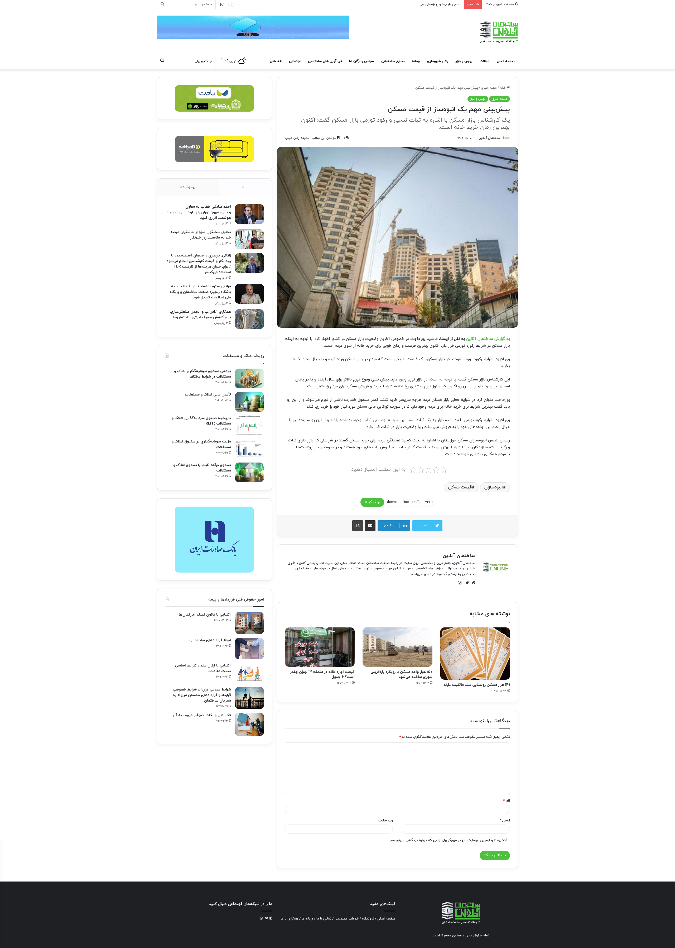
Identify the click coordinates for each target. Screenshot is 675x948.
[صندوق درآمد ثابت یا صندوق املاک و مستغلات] (249, 472)
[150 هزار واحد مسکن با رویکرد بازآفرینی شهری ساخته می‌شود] (397, 647)
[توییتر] (466, 583)
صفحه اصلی (505, 61)
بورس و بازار (464, 61)
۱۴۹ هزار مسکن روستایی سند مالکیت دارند (476, 684)
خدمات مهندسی (347, 918)
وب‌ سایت (385, 820)
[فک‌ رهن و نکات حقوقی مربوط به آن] (249, 724)
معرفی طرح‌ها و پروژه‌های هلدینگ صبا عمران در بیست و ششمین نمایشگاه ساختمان (401, 4)
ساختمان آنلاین (489, 138)
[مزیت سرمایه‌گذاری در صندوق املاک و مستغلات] (249, 449)
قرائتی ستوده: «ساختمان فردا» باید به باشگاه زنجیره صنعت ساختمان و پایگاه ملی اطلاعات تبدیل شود (200, 292)
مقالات (484, 61)
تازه (245, 187)
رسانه (416, 61)
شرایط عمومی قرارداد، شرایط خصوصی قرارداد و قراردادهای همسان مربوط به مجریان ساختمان (202, 695)
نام (506, 800)
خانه (503, 87)
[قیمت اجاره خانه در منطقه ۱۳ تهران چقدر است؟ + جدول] (320, 647)
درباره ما (307, 918)
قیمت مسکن (460, 487)
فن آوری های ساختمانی (325, 61)
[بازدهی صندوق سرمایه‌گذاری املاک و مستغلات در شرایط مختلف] (249, 378)
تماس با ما (323, 918)
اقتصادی (276, 61)
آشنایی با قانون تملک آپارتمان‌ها (205, 614)
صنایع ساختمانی (392, 61)
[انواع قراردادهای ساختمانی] (249, 649)
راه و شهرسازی (437, 61)
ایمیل (505, 820)
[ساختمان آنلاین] (498, 32)
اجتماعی (295, 61)
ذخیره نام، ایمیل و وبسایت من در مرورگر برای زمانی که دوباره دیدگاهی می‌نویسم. (447, 840)
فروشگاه (368, 918)
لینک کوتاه (372, 502)
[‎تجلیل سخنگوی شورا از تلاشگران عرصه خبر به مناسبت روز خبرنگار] (249, 239)
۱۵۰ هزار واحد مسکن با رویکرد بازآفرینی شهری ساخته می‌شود (401, 674)
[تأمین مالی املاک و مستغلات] (249, 402)
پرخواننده (188, 187)
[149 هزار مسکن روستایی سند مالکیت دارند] (475, 653)
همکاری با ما (289, 918)
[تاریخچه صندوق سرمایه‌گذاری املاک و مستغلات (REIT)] (249, 425)
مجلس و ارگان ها (361, 61)
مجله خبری (489, 87)
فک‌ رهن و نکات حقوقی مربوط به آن (202, 715)
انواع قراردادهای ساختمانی (210, 640)
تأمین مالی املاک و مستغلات (208, 394)
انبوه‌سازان (493, 487)
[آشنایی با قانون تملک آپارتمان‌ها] (249, 623)
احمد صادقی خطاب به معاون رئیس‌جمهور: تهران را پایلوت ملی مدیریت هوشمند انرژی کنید (198, 212)
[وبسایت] (472, 583)
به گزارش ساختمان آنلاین (488, 339)
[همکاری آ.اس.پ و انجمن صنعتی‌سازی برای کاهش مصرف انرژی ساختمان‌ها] (249, 319)
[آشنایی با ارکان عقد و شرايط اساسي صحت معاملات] (249, 673)
